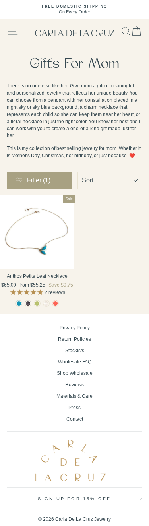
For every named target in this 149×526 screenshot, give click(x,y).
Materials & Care (74, 396)
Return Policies (74, 339)
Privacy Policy (75, 327)
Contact (74, 419)
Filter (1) (38, 180)
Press (74, 407)
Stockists (74, 350)
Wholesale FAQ (74, 362)
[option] (74, 9)
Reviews (74, 384)
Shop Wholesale (75, 373)
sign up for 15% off (74, 498)
